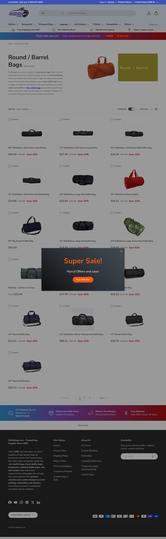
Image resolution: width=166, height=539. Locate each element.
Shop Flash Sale (83, 279)
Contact (111, 2)
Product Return (124, 2)
